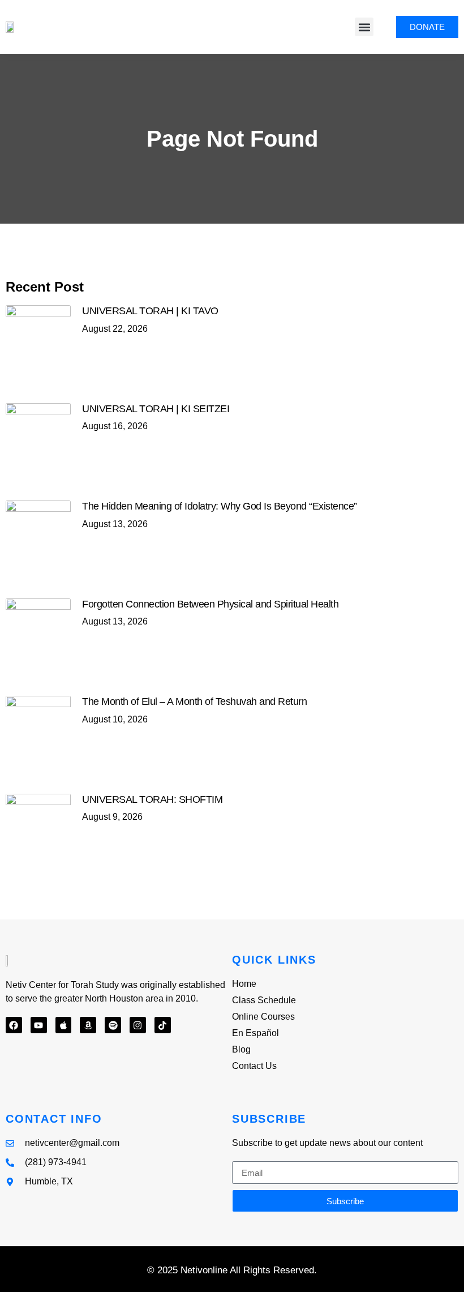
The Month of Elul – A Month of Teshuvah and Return (194, 701)
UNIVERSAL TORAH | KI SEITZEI (155, 408)
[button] (364, 27)
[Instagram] (138, 1025)
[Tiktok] (162, 1025)
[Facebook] (14, 1025)
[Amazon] (88, 1025)
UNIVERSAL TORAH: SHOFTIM (152, 799)
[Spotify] (113, 1025)
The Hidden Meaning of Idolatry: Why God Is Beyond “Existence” (219, 506)
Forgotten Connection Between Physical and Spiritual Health (210, 604)
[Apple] (63, 1025)
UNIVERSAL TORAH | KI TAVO (150, 310)
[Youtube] (39, 1025)
